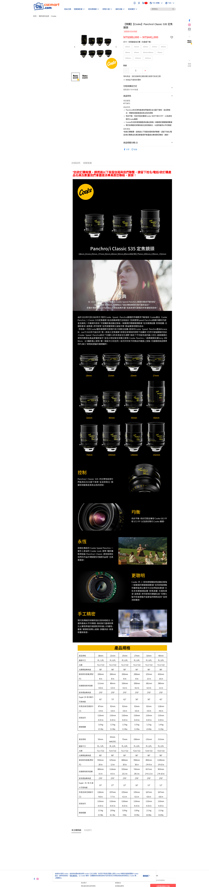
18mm (127, 47)
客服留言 (118, 883)
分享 (127, 149)
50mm (136, 52)
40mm (127, 52)
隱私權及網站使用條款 (88, 886)
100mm (128, 58)
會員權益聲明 (119, 886)
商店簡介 (84, 883)
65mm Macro (148, 52)
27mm (154, 47)
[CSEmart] (46, 6)
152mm (148, 58)
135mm (138, 58)
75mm (159, 52)
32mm (163, 47)
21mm (136, 47)
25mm (145, 47)
